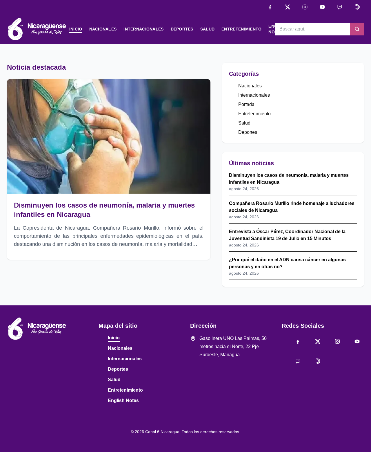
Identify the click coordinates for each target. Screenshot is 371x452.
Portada (246, 104)
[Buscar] (357, 29)
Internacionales (143, 29)
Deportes (182, 29)
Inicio (75, 29)
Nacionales (103, 29)
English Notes (123, 400)
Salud (207, 29)
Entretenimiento (241, 29)
